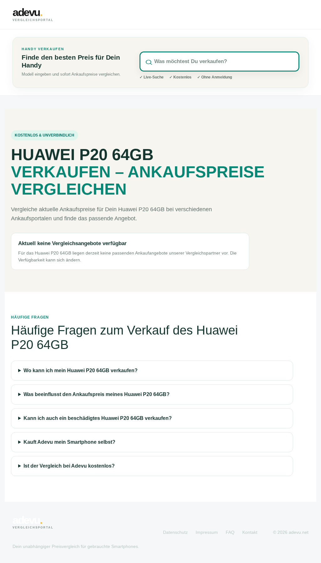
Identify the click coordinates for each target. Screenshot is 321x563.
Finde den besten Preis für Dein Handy (71, 61)
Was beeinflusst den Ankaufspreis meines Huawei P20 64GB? (97, 394)
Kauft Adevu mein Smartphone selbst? (69, 442)
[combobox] (219, 61)
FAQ (230, 532)
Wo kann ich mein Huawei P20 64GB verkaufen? (81, 370)
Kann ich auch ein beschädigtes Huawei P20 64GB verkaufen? (98, 418)
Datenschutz (175, 532)
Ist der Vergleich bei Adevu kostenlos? (69, 466)
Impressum (207, 532)
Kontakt (249, 532)
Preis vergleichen (274, 15)
